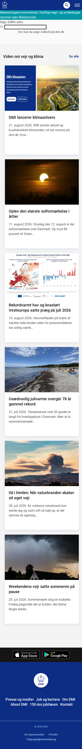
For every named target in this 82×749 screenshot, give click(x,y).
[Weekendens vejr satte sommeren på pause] (42, 557)
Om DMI (68, 699)
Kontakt (66, 704)
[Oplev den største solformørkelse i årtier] (42, 182)
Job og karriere (48, 699)
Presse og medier (20, 699)
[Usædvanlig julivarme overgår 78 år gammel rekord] (42, 369)
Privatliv (53, 734)
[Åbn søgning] (66, 5)
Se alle (74, 56)
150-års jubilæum (44, 704)
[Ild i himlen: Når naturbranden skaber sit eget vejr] (42, 463)
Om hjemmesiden (34, 734)
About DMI (19, 704)
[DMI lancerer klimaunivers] (42, 88)
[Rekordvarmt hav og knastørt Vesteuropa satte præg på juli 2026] (42, 276)
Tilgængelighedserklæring (41, 739)
